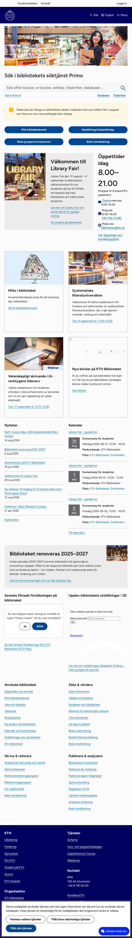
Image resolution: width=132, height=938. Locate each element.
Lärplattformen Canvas (81, 853)
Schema (72, 839)
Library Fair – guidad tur (83, 432)
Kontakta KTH (75, 895)
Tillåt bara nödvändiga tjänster (70, 919)
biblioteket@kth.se (113, 227)
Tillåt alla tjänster (21, 928)
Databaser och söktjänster (84, 704)
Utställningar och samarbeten (22, 737)
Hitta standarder (78, 717)
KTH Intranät (12, 881)
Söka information (79, 691)
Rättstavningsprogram (17, 782)
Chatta (106, 200)
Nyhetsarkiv (11, 519)
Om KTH (9, 860)
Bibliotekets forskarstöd (83, 762)
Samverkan (11, 853)
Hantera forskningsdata (83, 795)
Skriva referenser (14, 769)
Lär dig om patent (79, 724)
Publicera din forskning (82, 769)
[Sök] (123, 88)
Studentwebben (27, 3)
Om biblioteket (13, 743)
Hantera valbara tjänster (25, 919)
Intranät (45, 3)
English (109, 15)
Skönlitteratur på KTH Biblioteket (24, 462)
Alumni (8, 874)
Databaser (103, 95)
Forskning (10, 846)
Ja (24, 626)
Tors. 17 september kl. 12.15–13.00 (28, 406)
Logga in (122, 3)
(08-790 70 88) (112, 218)
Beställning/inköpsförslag (98, 129)
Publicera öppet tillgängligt (85, 775)
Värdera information (81, 698)
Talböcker (10, 711)
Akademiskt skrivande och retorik (24, 762)
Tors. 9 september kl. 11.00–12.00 (92, 321)
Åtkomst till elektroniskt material (89, 711)
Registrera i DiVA (79, 789)
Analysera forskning (80, 802)
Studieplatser (12, 717)
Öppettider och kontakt (18, 691)
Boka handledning (98, 141)
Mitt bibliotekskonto (34, 129)
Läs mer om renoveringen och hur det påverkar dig (40, 580)
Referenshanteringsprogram (21, 775)
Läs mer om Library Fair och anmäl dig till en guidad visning (67, 212)
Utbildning (10, 839)
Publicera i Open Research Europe (25, 506)
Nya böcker (79, 390)
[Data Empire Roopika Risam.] (116, 351)
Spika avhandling (79, 782)
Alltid (39, 626)
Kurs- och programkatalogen (84, 846)
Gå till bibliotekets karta (22, 308)
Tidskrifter (119, 95)
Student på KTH (14, 867)
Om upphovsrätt (14, 789)
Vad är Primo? (12, 95)
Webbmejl (73, 860)
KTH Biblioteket (14, 898)
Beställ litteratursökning (83, 737)
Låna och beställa (15, 704)
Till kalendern (77, 532)
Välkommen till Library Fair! (21, 476)
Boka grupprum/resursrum (34, 141)
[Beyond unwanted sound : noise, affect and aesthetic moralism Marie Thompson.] (107, 352)
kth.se (10, 3)
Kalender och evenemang (20, 730)
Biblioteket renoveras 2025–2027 (24, 449)
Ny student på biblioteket (66, 222)
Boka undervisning (80, 730)
